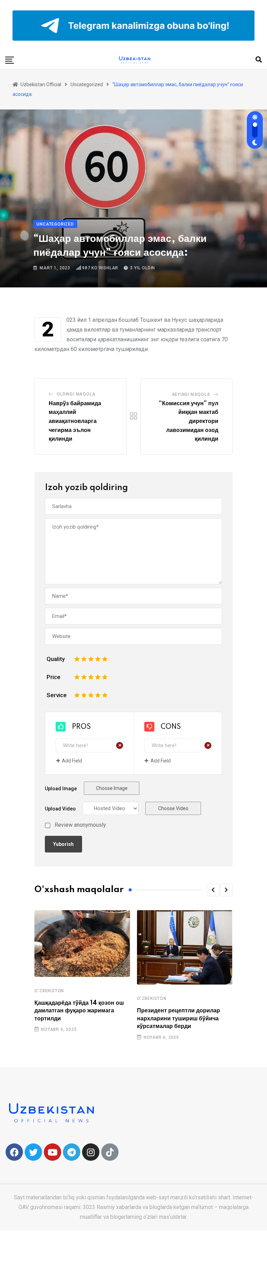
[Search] (259, 59)
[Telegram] (71, 1152)
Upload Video (60, 808)
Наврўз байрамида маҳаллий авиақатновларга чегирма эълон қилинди (75, 421)
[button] (213, 890)
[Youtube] (52, 1152)
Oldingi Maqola (76, 394)
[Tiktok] (110, 1152)
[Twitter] (33, 1152)
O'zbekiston (49, 990)
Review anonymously (80, 825)
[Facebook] (14, 1152)
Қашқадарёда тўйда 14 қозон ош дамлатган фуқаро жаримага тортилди (79, 1011)
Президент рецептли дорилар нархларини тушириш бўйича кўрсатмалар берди (178, 1018)
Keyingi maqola (191, 394)
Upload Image (61, 788)
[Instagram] (90, 1152)
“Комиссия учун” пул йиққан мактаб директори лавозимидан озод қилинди (188, 421)
